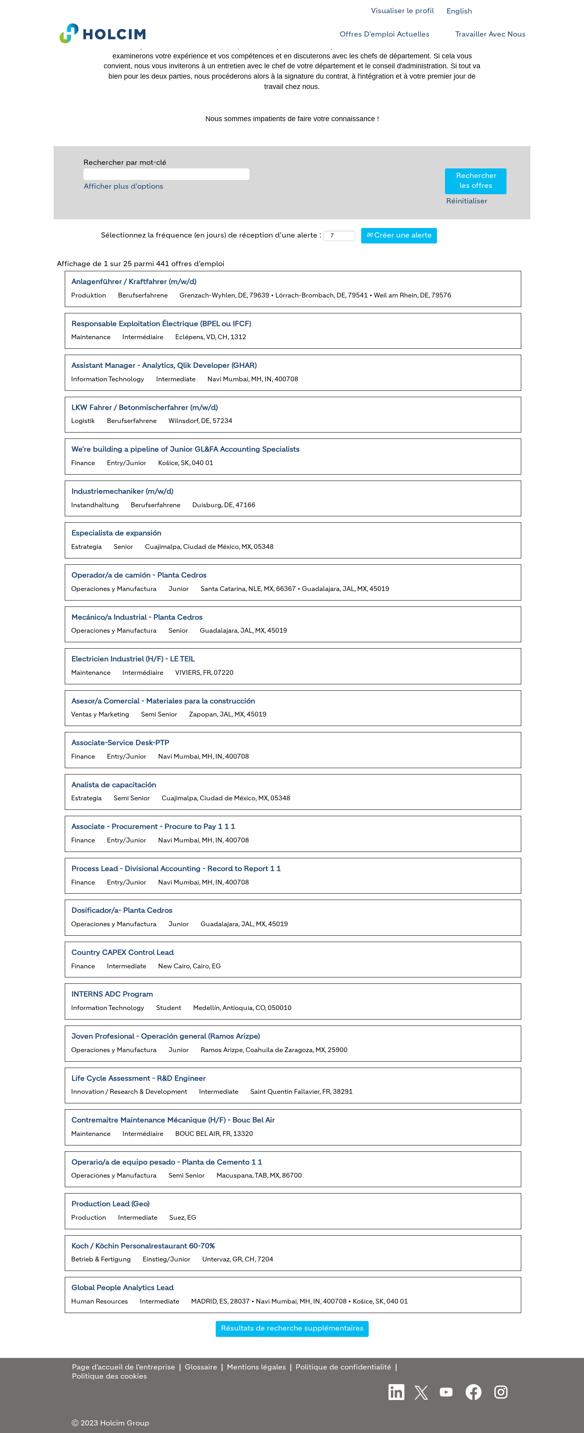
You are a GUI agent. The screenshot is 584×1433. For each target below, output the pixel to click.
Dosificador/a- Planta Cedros (122, 910)
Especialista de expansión (116, 533)
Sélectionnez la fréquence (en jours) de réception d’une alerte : (211, 235)
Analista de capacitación (114, 785)
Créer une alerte (402, 235)
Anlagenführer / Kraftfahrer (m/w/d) (134, 282)
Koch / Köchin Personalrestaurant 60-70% (143, 1246)
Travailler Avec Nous (490, 34)
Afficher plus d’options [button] (123, 186)
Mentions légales (256, 1367)
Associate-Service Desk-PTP (120, 743)
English (459, 11)
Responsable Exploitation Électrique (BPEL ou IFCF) (161, 324)
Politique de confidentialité (343, 1367)
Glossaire (201, 1367)
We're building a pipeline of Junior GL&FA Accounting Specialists (186, 449)
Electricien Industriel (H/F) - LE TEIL (133, 659)
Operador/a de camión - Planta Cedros (139, 575)
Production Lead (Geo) (110, 1204)
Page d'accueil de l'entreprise (123, 1367)
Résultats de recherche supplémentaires (292, 1328)
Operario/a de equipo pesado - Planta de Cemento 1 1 (167, 1162)
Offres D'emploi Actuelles (384, 34)
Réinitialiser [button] (466, 201)
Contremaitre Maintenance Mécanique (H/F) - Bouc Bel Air (173, 1120)
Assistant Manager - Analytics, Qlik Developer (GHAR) (164, 365)
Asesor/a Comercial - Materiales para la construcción (163, 701)
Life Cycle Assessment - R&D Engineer (139, 1078)
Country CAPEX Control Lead (123, 952)
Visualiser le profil (402, 11)
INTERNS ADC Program (112, 994)
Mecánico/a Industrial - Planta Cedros (137, 617)
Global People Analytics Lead (123, 1288)
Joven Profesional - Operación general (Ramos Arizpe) (166, 1036)
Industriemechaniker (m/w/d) (122, 491)
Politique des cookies (109, 1376)
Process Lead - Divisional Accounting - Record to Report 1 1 (176, 869)
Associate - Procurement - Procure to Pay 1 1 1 (153, 826)
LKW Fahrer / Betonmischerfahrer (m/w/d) (145, 407)
